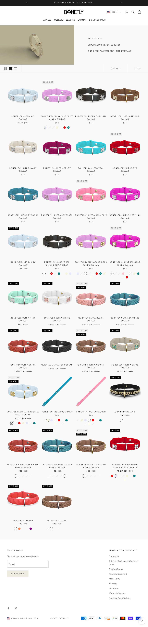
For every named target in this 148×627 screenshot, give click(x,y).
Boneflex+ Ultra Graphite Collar (91, 117)
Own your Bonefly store (119, 598)
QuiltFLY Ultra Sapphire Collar (125, 319)
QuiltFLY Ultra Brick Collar (23, 366)
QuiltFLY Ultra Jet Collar (57, 365)
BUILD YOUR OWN (97, 20)
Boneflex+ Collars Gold (91, 412)
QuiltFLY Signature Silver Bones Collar (23, 466)
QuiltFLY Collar (57, 520)
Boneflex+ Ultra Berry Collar (57, 169)
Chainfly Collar (125, 412)
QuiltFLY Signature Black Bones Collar (57, 466)
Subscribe (17, 573)
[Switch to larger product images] (5, 69)
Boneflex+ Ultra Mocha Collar (125, 117)
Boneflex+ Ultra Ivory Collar (23, 169)
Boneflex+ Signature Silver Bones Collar (125, 466)
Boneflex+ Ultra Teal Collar (91, 169)
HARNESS (46, 20)
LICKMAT (82, 20)
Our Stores (114, 588)
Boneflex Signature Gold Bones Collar (125, 263)
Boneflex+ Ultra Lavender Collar (57, 216)
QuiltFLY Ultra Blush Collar (90, 319)
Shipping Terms (116, 569)
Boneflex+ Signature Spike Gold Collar (23, 413)
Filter (138, 69)
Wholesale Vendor (117, 593)
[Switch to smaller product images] (10, 69)
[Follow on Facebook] (8, 608)
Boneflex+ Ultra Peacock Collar (23, 216)
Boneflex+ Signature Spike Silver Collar (57, 117)
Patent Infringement (118, 574)
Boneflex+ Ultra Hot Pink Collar (125, 216)
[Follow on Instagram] (15, 608)
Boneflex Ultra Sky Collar (23, 117)
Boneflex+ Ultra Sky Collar (23, 263)
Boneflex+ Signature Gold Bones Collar (91, 263)
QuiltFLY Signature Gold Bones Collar (91, 466)
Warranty (113, 583)
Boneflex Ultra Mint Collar (23, 319)
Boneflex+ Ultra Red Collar (124, 169)
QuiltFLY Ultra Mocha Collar (91, 366)
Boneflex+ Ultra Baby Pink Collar (91, 216)
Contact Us (114, 556)
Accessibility (114, 579)
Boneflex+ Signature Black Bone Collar (57, 263)
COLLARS (58, 20)
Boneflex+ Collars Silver (57, 412)
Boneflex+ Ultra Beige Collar (124, 366)
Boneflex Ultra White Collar (57, 319)
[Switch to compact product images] (15, 69)
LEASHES (70, 20)
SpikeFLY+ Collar (23, 520)
